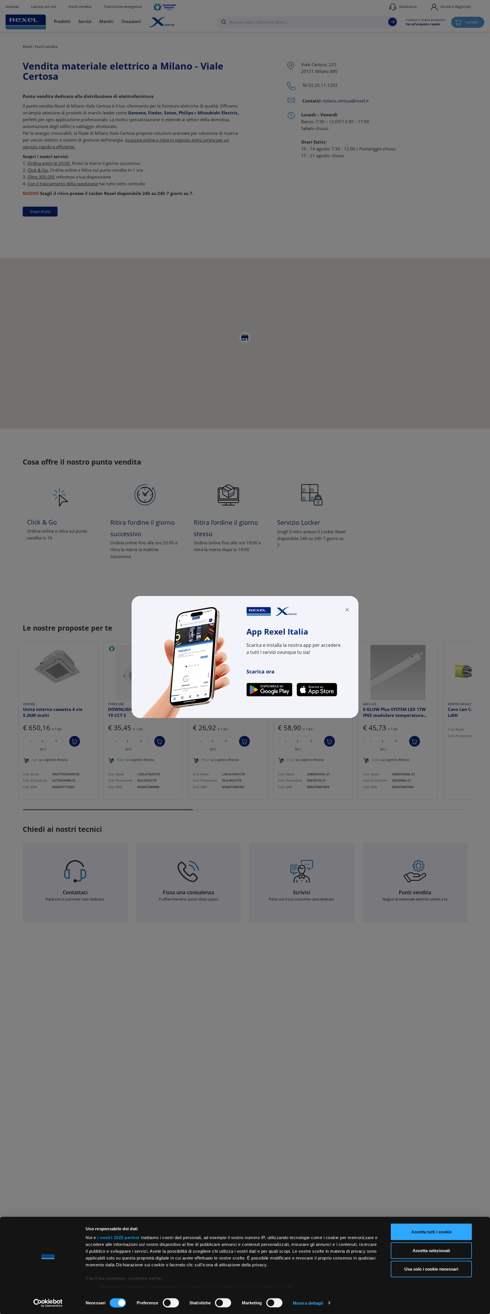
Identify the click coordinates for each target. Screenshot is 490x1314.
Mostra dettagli (308, 1302)
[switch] (171, 1302)
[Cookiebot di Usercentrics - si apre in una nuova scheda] (48, 1303)
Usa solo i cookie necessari (431, 1269)
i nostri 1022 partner (118, 1237)
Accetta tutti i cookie (431, 1231)
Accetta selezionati (431, 1250)
